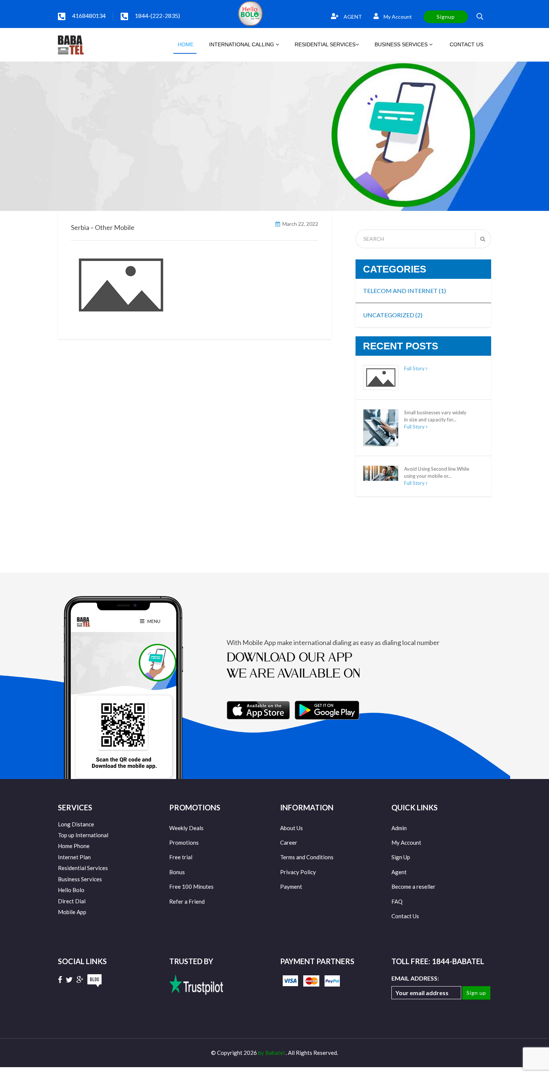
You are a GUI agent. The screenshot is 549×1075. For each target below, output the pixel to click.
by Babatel (272, 1052)
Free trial (180, 857)
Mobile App (72, 912)
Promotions (184, 842)
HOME (184, 44)
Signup (446, 16)
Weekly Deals (186, 828)
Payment (291, 886)
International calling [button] (242, 44)
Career (288, 842)
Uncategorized (392, 314)
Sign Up (400, 857)
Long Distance (76, 824)
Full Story (415, 368)
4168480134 (89, 15)
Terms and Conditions (307, 857)
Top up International (83, 835)
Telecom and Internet (404, 290)
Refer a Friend (187, 901)
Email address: (415, 978)
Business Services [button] (402, 44)
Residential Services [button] (325, 44)
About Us (291, 828)
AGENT (352, 16)
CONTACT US (465, 44)
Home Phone (74, 845)
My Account (397, 16)
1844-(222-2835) (157, 15)
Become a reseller (413, 886)
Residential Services (83, 867)
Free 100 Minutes (191, 886)
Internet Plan (74, 857)
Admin (399, 828)
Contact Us (405, 916)
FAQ (397, 901)
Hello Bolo (71, 890)
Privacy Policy (298, 872)
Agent (399, 872)
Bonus (177, 872)
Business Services (80, 879)
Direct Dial (72, 901)
